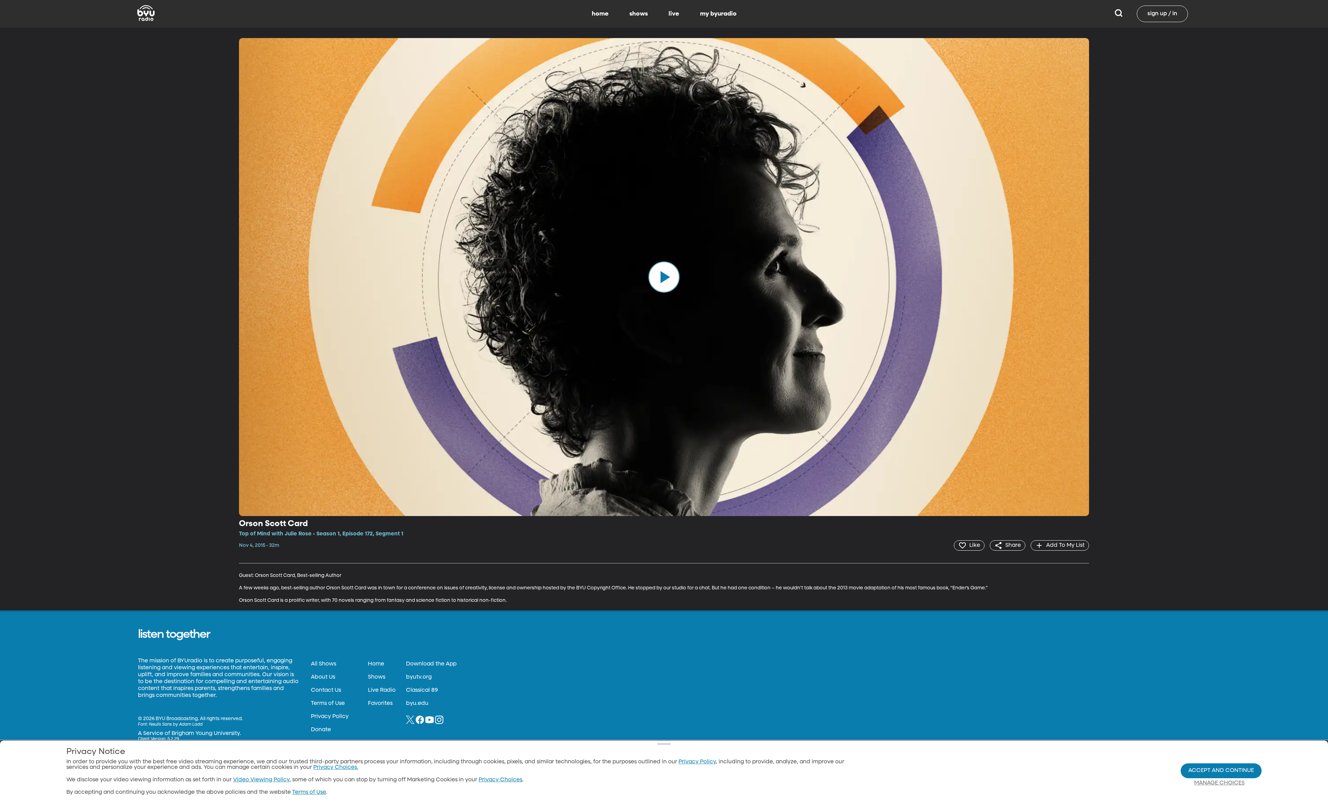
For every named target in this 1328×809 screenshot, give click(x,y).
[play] (664, 277)
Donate (321, 730)
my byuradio (718, 14)
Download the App (431, 664)
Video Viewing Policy (261, 780)
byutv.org (419, 677)
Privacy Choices (500, 780)
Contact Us (326, 690)
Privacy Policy (330, 716)
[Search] (1119, 14)
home (600, 14)
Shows (376, 677)
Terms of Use (328, 703)
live (673, 14)
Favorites (380, 703)
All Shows (323, 664)
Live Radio (382, 690)
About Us (323, 677)
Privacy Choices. (335, 767)
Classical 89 (422, 690)
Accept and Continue (1221, 770)
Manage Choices (1219, 783)
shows (638, 14)
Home (376, 664)
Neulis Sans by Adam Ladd (176, 725)
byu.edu (417, 703)
